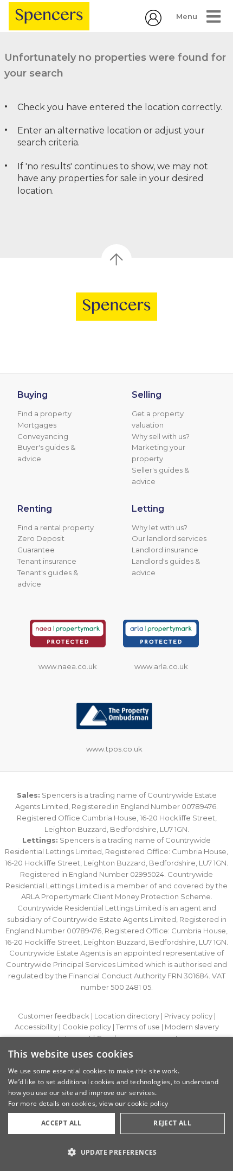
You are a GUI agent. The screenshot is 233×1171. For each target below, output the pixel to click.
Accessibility (36, 1026)
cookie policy (147, 1103)
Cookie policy (86, 1026)
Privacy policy (188, 1015)
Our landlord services (169, 538)
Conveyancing (42, 436)
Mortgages (36, 425)
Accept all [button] (61, 1123)
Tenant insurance (46, 561)
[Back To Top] (116, 259)
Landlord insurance (165, 549)
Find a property (44, 413)
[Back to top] (116, 306)
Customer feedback (53, 1015)
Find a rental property (55, 527)
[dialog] (116, 1104)
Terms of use (138, 1026)
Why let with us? (159, 527)
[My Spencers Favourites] (153, 23)
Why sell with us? (161, 436)
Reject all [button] (172, 1123)
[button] (116, 1152)
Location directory (126, 1015)
